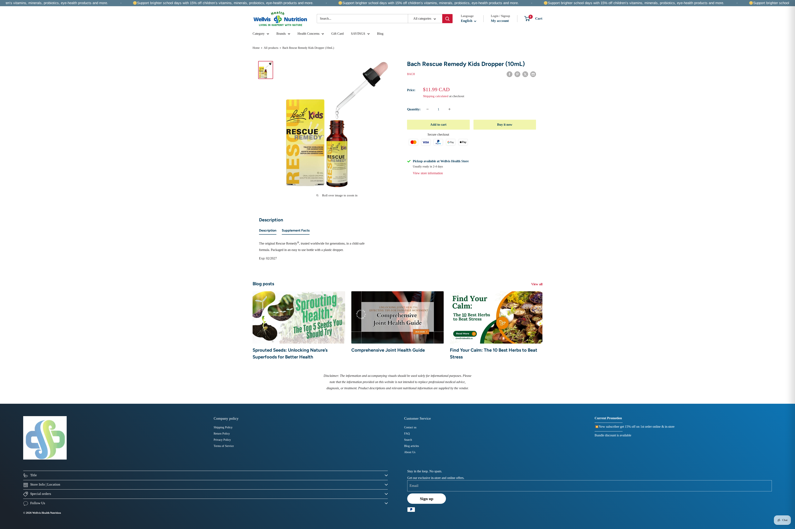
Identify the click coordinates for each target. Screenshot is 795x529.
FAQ (407, 433)
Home (256, 47)
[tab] (267, 231)
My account (500, 21)
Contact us (410, 427)
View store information (428, 173)
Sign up (426, 498)
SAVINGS (358, 33)
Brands (281, 33)
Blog (380, 33)
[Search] (447, 18)
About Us (409, 452)
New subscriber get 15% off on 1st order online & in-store (637, 426)
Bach (411, 74)
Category (259, 33)
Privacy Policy (222, 439)
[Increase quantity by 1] (449, 109)
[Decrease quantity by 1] (427, 109)
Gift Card (337, 33)
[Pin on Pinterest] (517, 74)
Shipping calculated (435, 96)
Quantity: (413, 109)
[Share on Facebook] (509, 74)
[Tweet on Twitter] (525, 74)
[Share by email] (533, 74)
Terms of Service (224, 446)
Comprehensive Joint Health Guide (388, 350)
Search (408, 439)
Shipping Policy (223, 427)
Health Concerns (308, 33)
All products (271, 47)
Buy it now (504, 124)
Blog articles (411, 446)
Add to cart (438, 124)
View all (537, 284)
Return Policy (222, 433)
